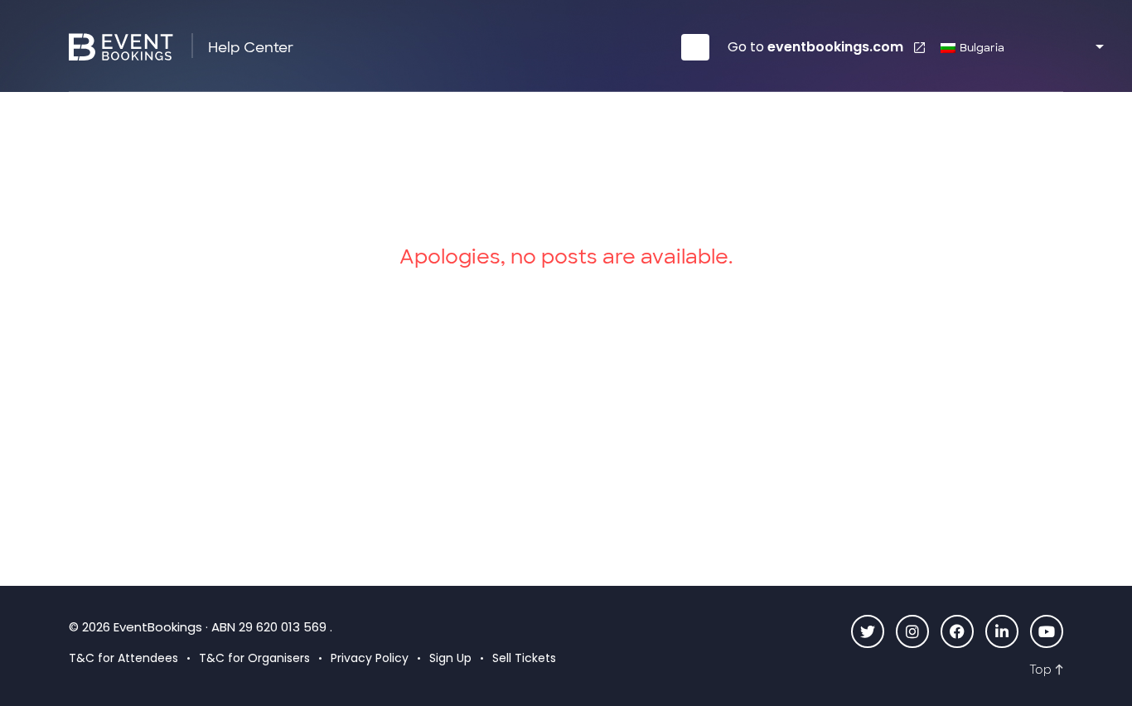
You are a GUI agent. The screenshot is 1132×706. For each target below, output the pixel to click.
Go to (815, 46)
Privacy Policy (370, 658)
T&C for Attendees (123, 658)
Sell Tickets (524, 658)
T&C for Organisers (254, 658)
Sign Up (450, 658)
